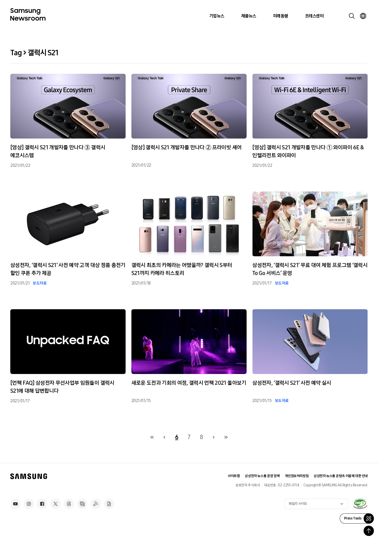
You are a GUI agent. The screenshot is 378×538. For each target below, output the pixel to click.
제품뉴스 (248, 16)
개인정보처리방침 (297, 476)
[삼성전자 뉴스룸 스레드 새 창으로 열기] (69, 504)
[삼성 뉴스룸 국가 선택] (363, 16)
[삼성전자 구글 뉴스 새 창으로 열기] (109, 504)
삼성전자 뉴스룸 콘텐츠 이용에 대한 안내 (341, 476)
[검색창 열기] (351, 16)
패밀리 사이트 (298, 503)
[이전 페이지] (164, 437)
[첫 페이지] (152, 437)
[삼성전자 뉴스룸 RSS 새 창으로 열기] (96, 504)
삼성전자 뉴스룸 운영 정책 (262, 476)
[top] (369, 531)
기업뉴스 (216, 16)
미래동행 (280, 16)
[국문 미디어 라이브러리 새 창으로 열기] (82, 504)
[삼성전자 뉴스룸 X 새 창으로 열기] (55, 504)
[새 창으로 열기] (360, 503)
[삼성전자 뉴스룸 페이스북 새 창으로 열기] (42, 504)
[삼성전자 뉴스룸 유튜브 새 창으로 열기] (15, 504)
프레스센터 (314, 16)
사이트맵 (234, 476)
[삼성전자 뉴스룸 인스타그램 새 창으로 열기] (29, 504)
